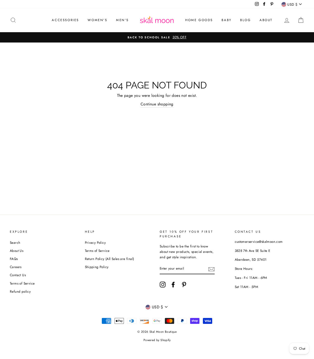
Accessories (65, 20)
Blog (245, 20)
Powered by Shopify (157, 340)
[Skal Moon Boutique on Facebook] (173, 284)
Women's (97, 20)
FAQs (14, 258)
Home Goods (199, 20)
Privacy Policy (95, 242)
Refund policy (20, 291)
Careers (16, 266)
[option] (157, 37)
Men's (122, 20)
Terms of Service (22, 283)
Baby (226, 20)
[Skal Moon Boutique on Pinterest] (184, 284)
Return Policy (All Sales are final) (109, 258)
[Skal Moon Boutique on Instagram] (163, 284)
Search (15, 242)
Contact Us (18, 275)
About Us (16, 250)
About (266, 20)
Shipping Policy (97, 266)
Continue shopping (157, 104)
